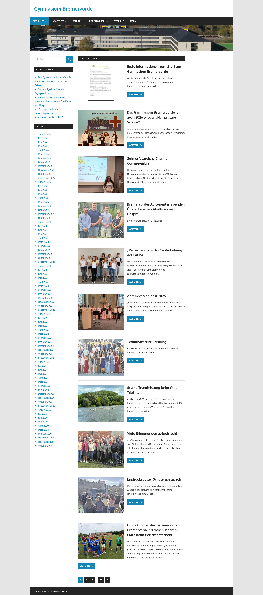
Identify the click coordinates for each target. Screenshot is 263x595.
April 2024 (43, 237)
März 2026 (43, 154)
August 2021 (44, 361)
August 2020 (44, 409)
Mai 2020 (43, 421)
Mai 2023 (42, 277)
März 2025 (43, 202)
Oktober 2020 (45, 401)
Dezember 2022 (46, 297)
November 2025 (46, 170)
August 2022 (44, 313)
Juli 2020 (42, 413)
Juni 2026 (43, 142)
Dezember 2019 (46, 437)
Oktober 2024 (45, 218)
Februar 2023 (44, 289)
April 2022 (43, 329)
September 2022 (46, 309)
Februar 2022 (44, 337)
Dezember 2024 (46, 213)
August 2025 (44, 181)
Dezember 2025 (46, 165)
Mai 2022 (42, 325)
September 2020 (46, 405)
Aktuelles (38, 21)
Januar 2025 (44, 209)
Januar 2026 (44, 161)
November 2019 (46, 441)
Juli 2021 (42, 365)
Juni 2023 (42, 273)
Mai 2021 (42, 373)
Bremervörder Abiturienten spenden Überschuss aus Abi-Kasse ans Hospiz (156, 209)
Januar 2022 (44, 341)
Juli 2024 (42, 225)
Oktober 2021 (45, 353)
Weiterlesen (135, 94)
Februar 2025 (45, 205)
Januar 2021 (44, 389)
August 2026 (44, 133)
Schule (77, 21)
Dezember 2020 (46, 393)
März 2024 (43, 241)
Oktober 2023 (45, 257)
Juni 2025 (43, 189)
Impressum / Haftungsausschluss (50, 591)
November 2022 (46, 301)
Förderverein (97, 21)
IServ (133, 21)
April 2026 (43, 149)
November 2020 (46, 397)
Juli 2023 (42, 269)
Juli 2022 (42, 317)
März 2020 (43, 429)
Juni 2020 (43, 417)
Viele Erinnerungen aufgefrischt (152, 433)
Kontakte (58, 21)
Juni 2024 (43, 229)
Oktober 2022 (45, 305)
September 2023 (46, 261)
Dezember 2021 (46, 345)
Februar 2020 (45, 433)
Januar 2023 (44, 293)
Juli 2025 (42, 186)
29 (101, 579)
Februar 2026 (45, 158)
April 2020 (43, 425)
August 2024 (44, 221)
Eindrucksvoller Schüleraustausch (154, 479)
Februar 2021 (44, 385)
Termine (119, 21)
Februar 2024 (45, 245)
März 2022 (43, 333)
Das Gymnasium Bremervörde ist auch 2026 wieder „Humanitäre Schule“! (153, 117)
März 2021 (43, 381)
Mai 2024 (43, 233)
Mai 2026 (43, 145)
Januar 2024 (44, 249)
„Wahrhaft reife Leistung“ (147, 342)
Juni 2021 (42, 369)
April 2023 (43, 281)
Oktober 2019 (45, 445)
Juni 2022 (42, 321)
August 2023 (44, 265)
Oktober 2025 (45, 174)
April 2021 (43, 377)
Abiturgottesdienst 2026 (146, 296)
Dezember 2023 (46, 253)
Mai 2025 (43, 193)
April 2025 (43, 197)
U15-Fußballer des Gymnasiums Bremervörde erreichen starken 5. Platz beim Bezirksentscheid (153, 530)
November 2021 (46, 349)
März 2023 (43, 285)
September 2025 (46, 177)
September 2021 (46, 357)
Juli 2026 (42, 138)
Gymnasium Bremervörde (63, 8)
